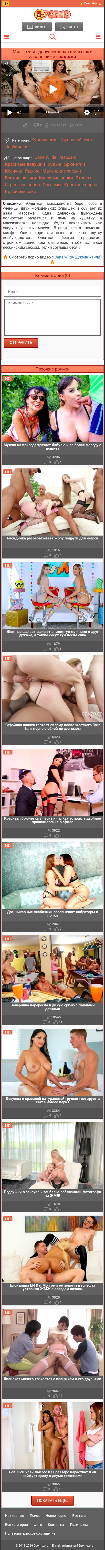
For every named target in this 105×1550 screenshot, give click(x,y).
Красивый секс (20, 191)
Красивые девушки (25, 164)
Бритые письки (20, 178)
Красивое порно (80, 184)
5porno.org (41, 1545)
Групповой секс (76, 139)
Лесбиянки (16, 146)
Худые (54, 164)
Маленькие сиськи (61, 171)
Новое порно (56, 1516)
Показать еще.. (52, 1500)
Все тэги (79, 1516)
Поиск (35, 1516)
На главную (14, 1516)
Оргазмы (52, 184)
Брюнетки (74, 164)
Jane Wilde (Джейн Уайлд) (78, 257)
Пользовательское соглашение (30, 1533)
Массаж (67, 157)
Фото (38, 1525)
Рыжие (32, 171)
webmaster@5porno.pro (77, 1545)
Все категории (16, 1525)
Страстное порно (22, 184)
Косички (13, 171)
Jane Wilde (45, 157)
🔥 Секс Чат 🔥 (90, 3)
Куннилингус (44, 139)
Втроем (83, 178)
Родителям (79, 1525)
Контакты (56, 1525)
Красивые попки (56, 178)
